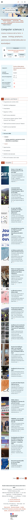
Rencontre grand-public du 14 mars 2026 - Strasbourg (17, 462)
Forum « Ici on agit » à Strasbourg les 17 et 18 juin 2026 (17, 171)
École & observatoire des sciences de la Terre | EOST (11, 19)
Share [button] (14, 478)
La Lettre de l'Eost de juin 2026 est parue (17, 383)
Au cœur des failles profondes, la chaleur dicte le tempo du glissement (16, 211)
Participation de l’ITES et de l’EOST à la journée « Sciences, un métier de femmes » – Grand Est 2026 (17, 440)
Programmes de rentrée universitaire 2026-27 (17, 308)
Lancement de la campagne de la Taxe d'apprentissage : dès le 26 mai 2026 (17, 190)
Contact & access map (14, 501)
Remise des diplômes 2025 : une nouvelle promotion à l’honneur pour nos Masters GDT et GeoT (17, 350)
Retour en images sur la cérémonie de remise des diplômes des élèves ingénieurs (17, 271)
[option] (14, 175)
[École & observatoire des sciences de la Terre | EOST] (4, 8)
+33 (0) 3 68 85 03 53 (14, 499)
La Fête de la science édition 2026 (16, 291)
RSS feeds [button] (21, 478)
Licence (21, 20)
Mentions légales (15, 507)
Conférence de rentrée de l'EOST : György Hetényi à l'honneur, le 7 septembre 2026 (17, 327)
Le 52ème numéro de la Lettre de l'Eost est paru (17, 251)
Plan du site (7, 507)
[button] (18, 2)
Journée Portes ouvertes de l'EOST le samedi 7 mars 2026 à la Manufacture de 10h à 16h (17, 231)
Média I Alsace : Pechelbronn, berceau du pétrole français (17, 401)
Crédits (22, 507)
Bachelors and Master (7, 20)
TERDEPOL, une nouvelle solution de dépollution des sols (17, 420)
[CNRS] (25, 12)
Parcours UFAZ (16, 20)
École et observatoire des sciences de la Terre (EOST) (19, 68)
